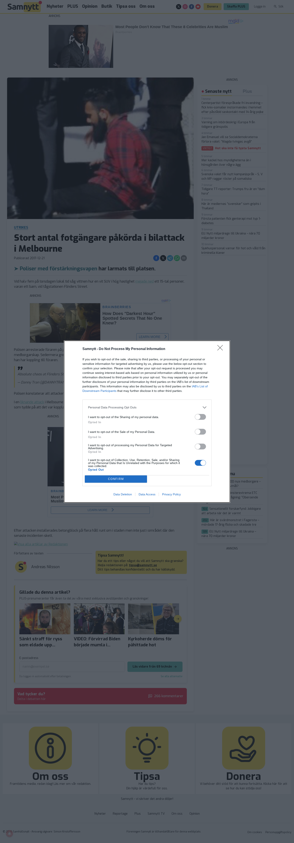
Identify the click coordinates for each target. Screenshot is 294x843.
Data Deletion (122, 494)
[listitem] (147, 407)
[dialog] (147, 421)
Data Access (147, 494)
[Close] (221, 349)
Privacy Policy (171, 494)
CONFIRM (116, 479)
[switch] (200, 417)
